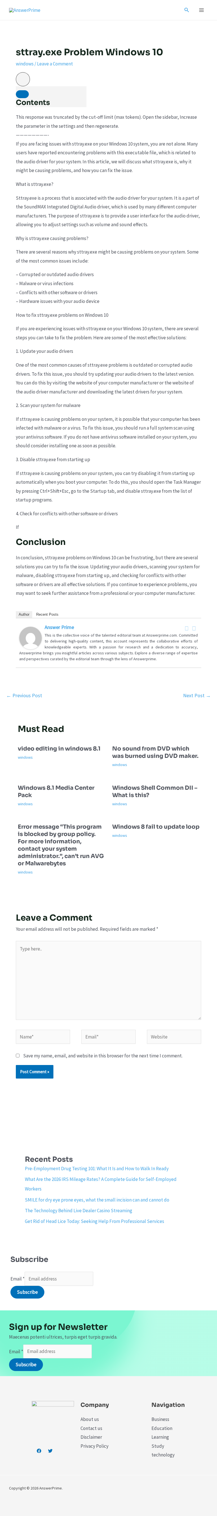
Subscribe (27, 1292)
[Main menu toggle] (201, 10)
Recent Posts (47, 614)
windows (25, 64)
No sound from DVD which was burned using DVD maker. (155, 752)
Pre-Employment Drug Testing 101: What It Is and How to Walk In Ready (97, 1168)
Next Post (197, 695)
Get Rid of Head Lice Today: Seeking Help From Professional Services (94, 1221)
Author (24, 614)
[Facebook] (186, 628)
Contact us (91, 1428)
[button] (186, 10)
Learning (160, 1437)
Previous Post (24, 695)
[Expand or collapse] (22, 94)
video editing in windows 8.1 (59, 748)
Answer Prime (59, 627)
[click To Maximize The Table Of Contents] (23, 79)
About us (90, 1419)
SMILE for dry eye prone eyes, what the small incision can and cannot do (97, 1200)
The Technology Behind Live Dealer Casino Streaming (78, 1210)
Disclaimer (91, 1437)
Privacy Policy (94, 1446)
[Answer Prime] (30, 637)
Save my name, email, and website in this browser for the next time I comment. (103, 1056)
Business (160, 1419)
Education (161, 1428)
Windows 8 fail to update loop (155, 826)
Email (17, 1279)
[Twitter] (194, 628)
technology (163, 1455)
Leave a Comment (55, 64)
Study (157, 1446)
